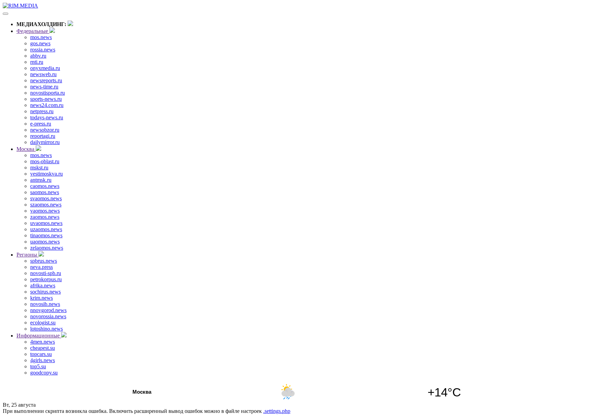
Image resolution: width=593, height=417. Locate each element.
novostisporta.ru (47, 93)
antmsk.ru (40, 180)
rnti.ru (36, 62)
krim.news (41, 298)
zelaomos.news (46, 248)
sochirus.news (45, 292)
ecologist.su (43, 322)
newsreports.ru (46, 80)
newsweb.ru (43, 74)
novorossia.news (48, 316)
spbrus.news (43, 261)
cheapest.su (42, 348)
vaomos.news (45, 211)
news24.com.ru (46, 105)
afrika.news (42, 285)
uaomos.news (45, 242)
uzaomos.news (46, 229)
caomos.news (44, 186)
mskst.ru (39, 167)
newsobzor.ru (44, 130)
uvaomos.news (46, 223)
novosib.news (45, 304)
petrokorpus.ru (46, 279)
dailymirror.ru (45, 142)
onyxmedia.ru (45, 68)
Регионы (27, 255)
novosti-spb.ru (45, 273)
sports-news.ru (46, 99)
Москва (26, 149)
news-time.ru (44, 87)
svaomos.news (46, 198)
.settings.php (276, 411)
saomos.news (44, 192)
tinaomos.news (46, 235)
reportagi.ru (42, 136)
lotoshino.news (46, 329)
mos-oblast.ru (44, 161)
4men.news (42, 342)
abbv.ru (38, 56)
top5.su (38, 366)
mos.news (41, 37)
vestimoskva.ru (46, 174)
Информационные (38, 335)
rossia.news (42, 49)
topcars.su (41, 354)
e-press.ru (40, 124)
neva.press (41, 267)
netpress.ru (42, 111)
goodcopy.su (44, 373)
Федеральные (32, 31)
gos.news (40, 43)
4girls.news (42, 360)
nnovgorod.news (48, 310)
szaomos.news (45, 204)
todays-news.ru (46, 117)
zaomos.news (44, 217)
